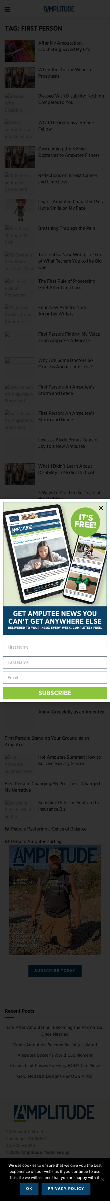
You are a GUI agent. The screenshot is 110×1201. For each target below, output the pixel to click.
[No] (102, 1180)
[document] (55, 600)
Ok (29, 1188)
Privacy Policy (66, 1188)
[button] (101, 508)
